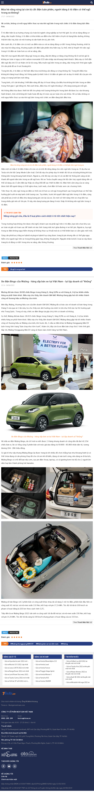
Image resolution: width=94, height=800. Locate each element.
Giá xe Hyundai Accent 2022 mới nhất (17, 661)
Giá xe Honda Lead (42, 664)
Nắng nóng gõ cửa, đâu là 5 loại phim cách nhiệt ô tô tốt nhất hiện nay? (40, 215)
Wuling (65, 644)
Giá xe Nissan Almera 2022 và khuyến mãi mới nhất (76, 673)
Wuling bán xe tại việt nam (47, 644)
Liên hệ (4, 776)
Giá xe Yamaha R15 (42, 678)
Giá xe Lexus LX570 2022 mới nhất (17, 668)
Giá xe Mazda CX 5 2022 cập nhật (16, 664)
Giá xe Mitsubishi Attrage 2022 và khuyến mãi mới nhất (77, 683)
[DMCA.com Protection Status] (10, 257)
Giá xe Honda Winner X (44, 674)
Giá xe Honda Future (43, 668)
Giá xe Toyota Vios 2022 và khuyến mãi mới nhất (77, 667)
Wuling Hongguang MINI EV (22, 644)
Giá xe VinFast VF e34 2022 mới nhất (17, 681)
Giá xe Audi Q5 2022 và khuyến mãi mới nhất (77, 678)
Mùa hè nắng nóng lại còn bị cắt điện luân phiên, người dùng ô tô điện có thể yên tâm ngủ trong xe (47, 165)
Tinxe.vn (10, 693)
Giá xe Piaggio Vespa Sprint (45, 671)
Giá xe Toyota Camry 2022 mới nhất (17, 678)
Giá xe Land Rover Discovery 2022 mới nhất (17, 674)
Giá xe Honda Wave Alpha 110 (46, 661)
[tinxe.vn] (47, 2)
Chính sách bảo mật (9, 779)
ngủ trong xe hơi (18, 269)
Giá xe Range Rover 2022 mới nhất (17, 671)
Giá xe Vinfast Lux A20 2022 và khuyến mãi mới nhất (76, 662)
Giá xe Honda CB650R (43, 681)
